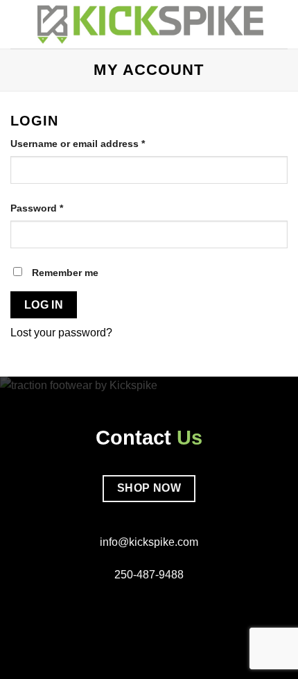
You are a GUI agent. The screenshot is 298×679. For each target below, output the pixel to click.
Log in (44, 305)
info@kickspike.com (149, 542)
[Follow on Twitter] (149, 607)
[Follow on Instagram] (131, 607)
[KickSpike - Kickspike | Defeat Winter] (150, 24)
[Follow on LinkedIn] (165, 607)
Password (57, 208)
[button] (18, 24)
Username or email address (98, 143)
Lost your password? (61, 332)
